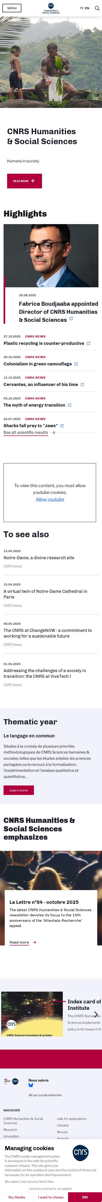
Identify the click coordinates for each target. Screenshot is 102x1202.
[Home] (51, 8)
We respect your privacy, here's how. (29, 1181)
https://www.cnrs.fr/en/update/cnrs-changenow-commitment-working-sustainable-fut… (51, 634)
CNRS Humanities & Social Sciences (23, 1121)
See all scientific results (26, 432)
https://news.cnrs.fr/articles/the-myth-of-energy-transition (51, 402)
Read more (21, 181)
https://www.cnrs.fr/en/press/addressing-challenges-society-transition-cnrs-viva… (51, 674)
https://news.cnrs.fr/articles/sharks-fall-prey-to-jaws (51, 422)
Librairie (63, 1125)
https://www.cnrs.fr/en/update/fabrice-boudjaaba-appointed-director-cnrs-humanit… (51, 274)
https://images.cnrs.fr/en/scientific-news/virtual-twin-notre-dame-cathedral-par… (51, 594)
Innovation (11, 1136)
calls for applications (72, 1119)
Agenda (63, 1138)
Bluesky (30, 1085)
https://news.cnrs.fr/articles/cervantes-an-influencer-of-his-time (51, 381)
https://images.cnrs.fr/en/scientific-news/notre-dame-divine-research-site (51, 558)
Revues (62, 1132)
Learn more (19, 790)
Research (10, 1129)
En (87, 8)
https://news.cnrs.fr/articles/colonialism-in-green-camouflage (51, 360)
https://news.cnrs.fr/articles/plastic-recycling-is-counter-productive (51, 341)
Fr (81, 8)
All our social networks (45, 1095)
